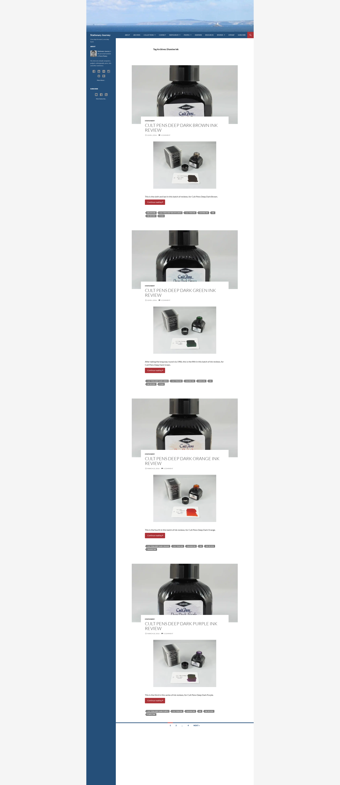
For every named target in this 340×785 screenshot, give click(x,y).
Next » (197, 725)
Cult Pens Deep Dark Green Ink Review (180, 293)
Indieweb (198, 35)
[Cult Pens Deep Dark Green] (185, 330)
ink (213, 213)
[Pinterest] (99, 76)
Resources (209, 35)
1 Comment (165, 135)
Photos (187, 35)
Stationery (150, 121)
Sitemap (231, 35)
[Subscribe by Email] (96, 95)
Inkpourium (173, 35)
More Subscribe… (101, 99)
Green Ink (201, 381)
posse (161, 216)
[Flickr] (103, 71)
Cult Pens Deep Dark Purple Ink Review (181, 626)
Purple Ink (151, 714)
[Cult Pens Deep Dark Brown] (185, 165)
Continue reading (154, 202)
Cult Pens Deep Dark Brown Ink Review (181, 128)
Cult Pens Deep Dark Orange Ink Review (182, 461)
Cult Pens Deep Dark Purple (158, 711)
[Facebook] (94, 71)
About (127, 35)
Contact (162, 35)
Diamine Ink (203, 213)
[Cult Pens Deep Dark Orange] (185, 498)
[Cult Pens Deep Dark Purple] (185, 663)
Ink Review (151, 216)
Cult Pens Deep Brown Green (170, 213)
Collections (149, 35)
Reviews (220, 35)
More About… (101, 80)
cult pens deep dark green (157, 381)
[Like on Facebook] (101, 95)
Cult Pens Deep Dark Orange (158, 546)
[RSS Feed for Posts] (106, 95)
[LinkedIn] (99, 71)
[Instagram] (108, 71)
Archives (136, 35)
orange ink (151, 549)
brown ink (151, 213)
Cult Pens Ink (190, 213)
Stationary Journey (100, 35)
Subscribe (242, 35)
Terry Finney (103, 56)
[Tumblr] (103, 76)
